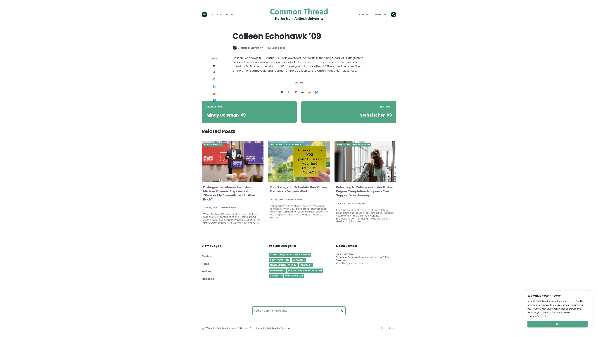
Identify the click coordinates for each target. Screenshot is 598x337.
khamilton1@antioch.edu (349, 263)
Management (277, 270)
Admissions (277, 145)
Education (299, 260)
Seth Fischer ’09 (376, 115)
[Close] (588, 293)
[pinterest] (214, 80)
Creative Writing (279, 260)
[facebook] (214, 73)
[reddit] (214, 93)
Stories (216, 14)
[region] (557, 311)
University (276, 275)
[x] (214, 66)
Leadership (306, 265)
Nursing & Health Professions (305, 270)
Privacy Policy (544, 316)
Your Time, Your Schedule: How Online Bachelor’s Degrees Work (298, 189)
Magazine (380, 14)
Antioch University (252, 48)
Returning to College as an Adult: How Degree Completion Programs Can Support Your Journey (364, 191)
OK (557, 324)
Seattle (299, 83)
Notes (229, 14)
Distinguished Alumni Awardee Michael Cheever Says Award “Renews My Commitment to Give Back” (229, 193)
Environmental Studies (283, 265)
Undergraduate (213, 145)
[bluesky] (214, 100)
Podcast (364, 14)
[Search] (342, 311)
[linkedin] (214, 87)
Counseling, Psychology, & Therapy (290, 254)
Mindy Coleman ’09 (226, 115)
